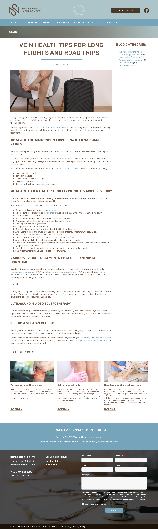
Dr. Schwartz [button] (32, 23)
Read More (16, 409)
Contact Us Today (126, 10)
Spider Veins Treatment (129, 57)
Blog (100, 23)
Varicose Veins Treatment (130, 60)
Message (85, 475)
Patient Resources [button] (83, 23)
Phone (118, 465)
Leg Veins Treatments (128, 51)
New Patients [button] (63, 23)
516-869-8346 (71, 437)
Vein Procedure (125, 62)
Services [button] (47, 23)
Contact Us (111, 23)
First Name (86, 456)
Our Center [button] (14, 23)
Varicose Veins (55, 441)
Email (84, 465)
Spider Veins (68, 441)
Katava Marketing (62, 526)
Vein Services (124, 65)
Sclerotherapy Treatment (130, 54)
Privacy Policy (79, 526)
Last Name (120, 456)
